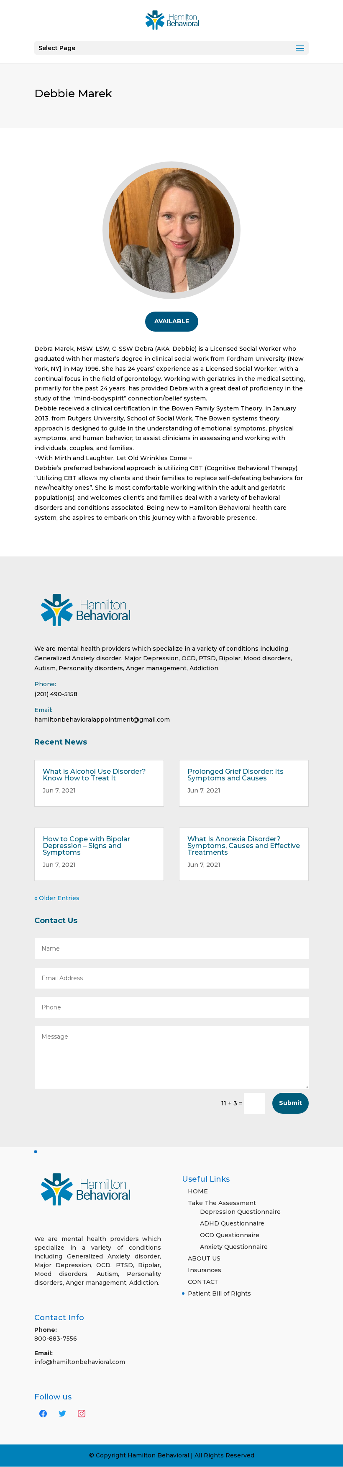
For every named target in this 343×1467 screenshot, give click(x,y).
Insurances (204, 1270)
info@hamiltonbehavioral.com (79, 1362)
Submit (290, 1103)
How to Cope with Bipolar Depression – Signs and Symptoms (86, 845)
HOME (198, 1191)
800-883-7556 (55, 1338)
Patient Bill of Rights (219, 1293)
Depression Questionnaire (240, 1211)
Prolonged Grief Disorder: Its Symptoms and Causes (235, 774)
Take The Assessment (222, 1203)
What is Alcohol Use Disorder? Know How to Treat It (94, 774)
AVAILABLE (171, 321)
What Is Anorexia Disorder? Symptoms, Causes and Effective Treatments (243, 845)
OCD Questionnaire (229, 1235)
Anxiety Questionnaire (234, 1247)
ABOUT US (204, 1258)
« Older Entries (56, 898)
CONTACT (203, 1282)
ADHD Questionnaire (232, 1223)
